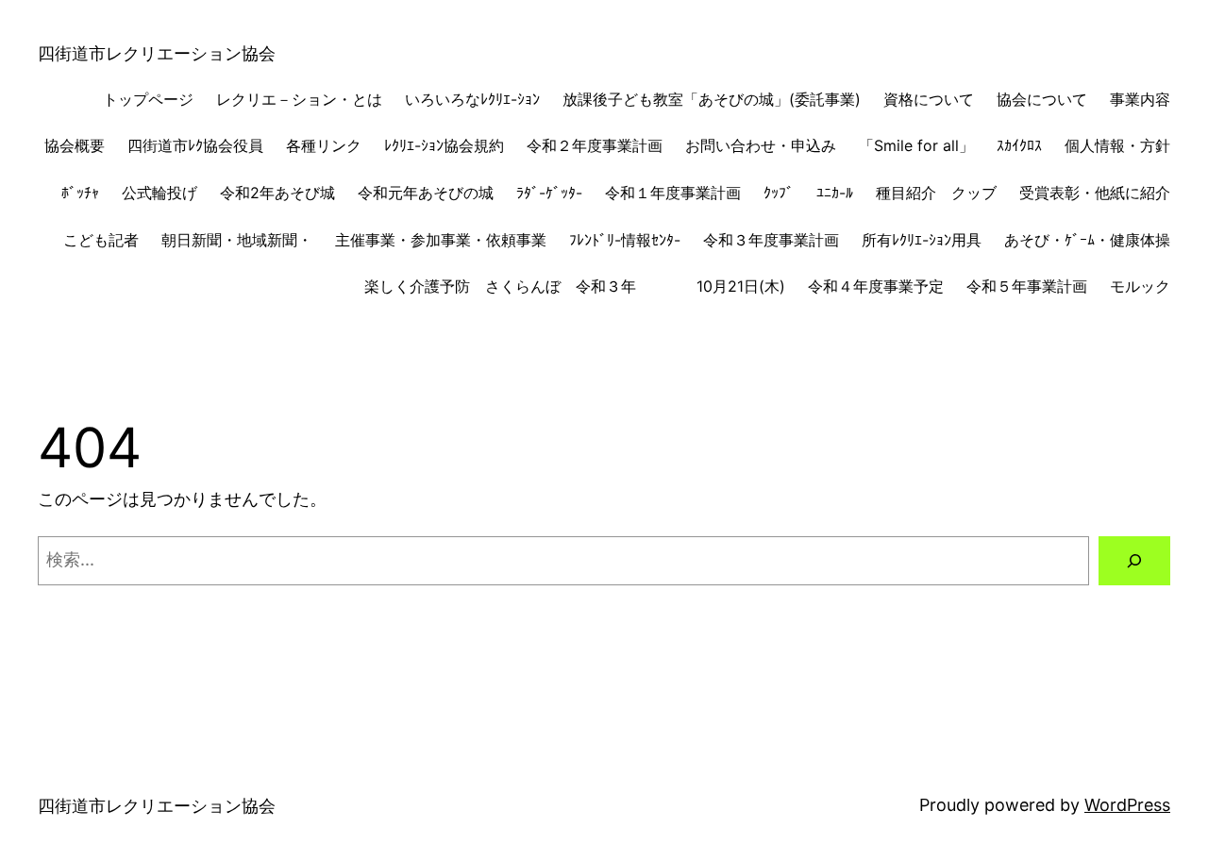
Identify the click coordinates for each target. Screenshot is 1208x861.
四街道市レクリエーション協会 (157, 53)
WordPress (1127, 805)
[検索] (1134, 560)
